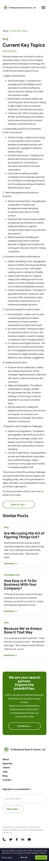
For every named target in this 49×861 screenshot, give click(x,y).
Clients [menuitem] (6, 768)
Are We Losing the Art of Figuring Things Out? (24, 535)
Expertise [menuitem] (7, 763)
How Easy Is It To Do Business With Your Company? (20, 584)
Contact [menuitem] (7, 780)
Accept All (41, 857)
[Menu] (43, 7)
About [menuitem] (6, 759)
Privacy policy (7, 857)
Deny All (24, 857)
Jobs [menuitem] (5, 772)
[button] (19, 504)
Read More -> (11, 563)
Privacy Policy (8, 827)
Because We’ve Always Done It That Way (23, 630)
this (42, 491)
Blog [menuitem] (5, 776)
